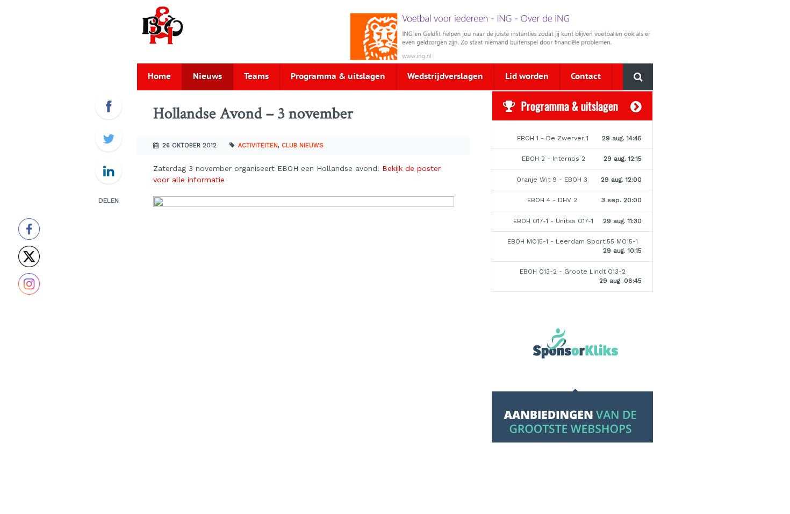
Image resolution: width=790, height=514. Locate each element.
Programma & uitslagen (338, 76)
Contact (586, 76)
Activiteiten (258, 145)
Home (159, 76)
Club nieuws (303, 145)
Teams (256, 76)
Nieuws (207, 76)
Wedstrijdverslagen (445, 76)
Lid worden (527, 76)
